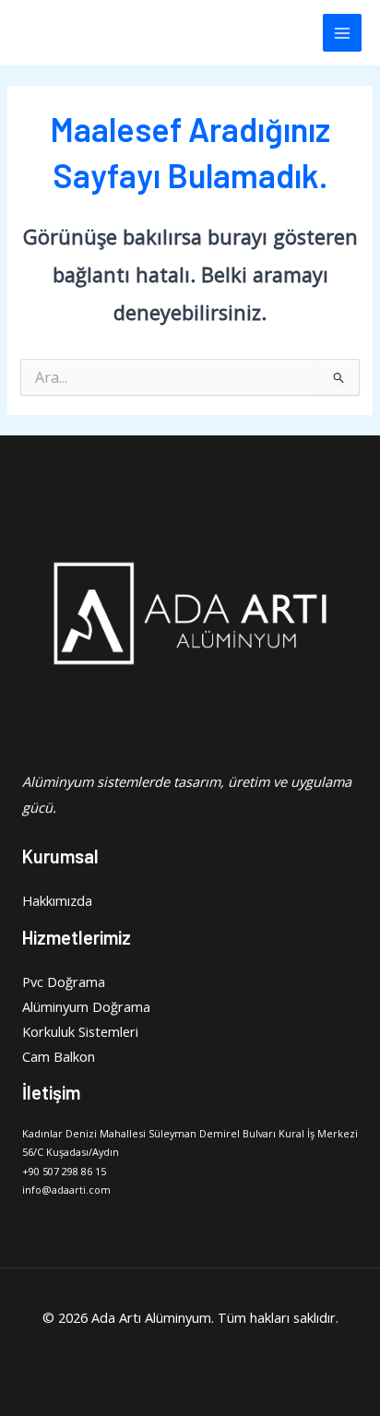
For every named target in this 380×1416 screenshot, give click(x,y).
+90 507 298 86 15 (64, 1171)
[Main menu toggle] (342, 33)
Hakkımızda (57, 900)
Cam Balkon (58, 1056)
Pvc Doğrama (63, 981)
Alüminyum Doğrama (86, 1006)
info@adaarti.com (66, 1189)
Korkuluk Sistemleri (80, 1031)
